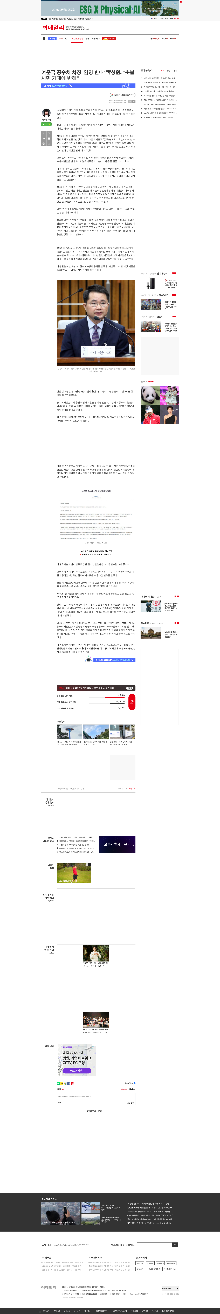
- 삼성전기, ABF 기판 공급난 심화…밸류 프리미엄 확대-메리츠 (63, 1270)
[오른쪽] (89, 864)
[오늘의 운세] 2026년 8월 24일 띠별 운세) (73, 845)
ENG (155, 19)
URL (49, 143)
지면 (166, 19)
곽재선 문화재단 (170, 1269)
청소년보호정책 (101, 1311)
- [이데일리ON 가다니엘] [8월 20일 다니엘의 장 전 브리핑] (109, 1270)
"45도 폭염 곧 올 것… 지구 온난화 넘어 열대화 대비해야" (149, 1223)
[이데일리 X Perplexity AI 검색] (88, 85)
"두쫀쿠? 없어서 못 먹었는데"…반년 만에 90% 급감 (147, 1211)
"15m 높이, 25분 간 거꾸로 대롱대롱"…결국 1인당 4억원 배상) (80, 852)
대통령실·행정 (77, 38)
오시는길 (67, 1311)
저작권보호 (134, 1311)
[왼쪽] (87, 864)
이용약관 (87, 1311)
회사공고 (56, 1311)
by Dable (51, 901)
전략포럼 (150, 1263)
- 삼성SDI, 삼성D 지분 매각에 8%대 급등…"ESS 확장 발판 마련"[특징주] (63, 1266)
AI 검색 (52, 39)
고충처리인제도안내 (120, 1311)
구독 (161, 19)
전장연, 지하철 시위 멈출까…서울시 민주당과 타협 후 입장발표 (152, 1207)
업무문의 (77, 1311)
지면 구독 (132, 789)
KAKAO (43, 143)
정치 (67, 38)
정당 (87, 38)
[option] (89, 19)
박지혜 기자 (46, 120)
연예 (175, 71)
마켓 (165, 38)
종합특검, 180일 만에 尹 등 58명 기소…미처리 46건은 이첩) (79, 848)
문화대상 (140, 1263)
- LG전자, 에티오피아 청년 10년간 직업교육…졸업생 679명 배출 (63, 1262)
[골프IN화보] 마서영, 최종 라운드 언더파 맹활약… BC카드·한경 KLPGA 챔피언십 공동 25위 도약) (93, 837)
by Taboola (50, 805)
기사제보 (155, 1311)
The (173, 38)
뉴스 (162, 71)
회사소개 (46, 1311)
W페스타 (160, 1263)
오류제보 (145, 1311)
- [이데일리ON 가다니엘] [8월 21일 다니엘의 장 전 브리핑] (109, 1266)
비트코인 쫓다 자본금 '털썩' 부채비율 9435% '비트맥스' (149, 1215)
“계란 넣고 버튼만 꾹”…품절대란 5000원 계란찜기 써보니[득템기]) (82, 841)
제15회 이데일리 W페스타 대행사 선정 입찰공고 (71, 1245)
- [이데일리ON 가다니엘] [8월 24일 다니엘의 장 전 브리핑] (109, 1262)
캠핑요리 (140, 1269)
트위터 (49, 133)
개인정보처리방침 (167, 1311)
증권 (168, 71)
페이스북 (43, 133)
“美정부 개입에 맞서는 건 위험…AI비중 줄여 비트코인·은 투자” (152, 1219)
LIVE (44, 19)
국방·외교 (96, 38)
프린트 (49, 138)
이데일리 (66, 27)
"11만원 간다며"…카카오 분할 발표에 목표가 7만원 (147, 1204)
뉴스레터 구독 (122, 789)
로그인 (176, 19)
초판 (171, 19)
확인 (175, 1245)
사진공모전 (171, 1263)
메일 (43, 138)
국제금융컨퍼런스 (153, 1269)
